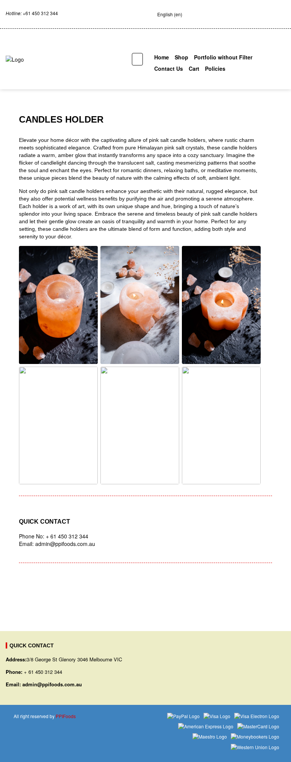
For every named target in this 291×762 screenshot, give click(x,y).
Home (161, 57)
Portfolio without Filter (223, 57)
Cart (194, 68)
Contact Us (168, 68)
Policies (215, 68)
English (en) (169, 14)
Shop (181, 57)
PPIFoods (66, 716)
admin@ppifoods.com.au (52, 684)
